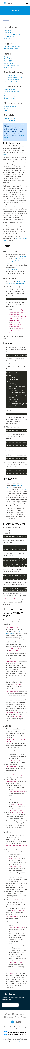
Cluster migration (9, 120)
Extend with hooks (10, 98)
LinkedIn (17, 1014)
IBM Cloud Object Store (11, 65)
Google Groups (10, 1017)
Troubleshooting (9, 75)
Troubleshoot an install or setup (14, 77)
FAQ (5, 110)
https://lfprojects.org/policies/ (20, 1041)
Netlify (18, 1044)
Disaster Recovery (10, 118)
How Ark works (9, 36)
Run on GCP (8, 61)
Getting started (9, 32)
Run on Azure (8, 63)
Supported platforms (10, 38)
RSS (18, 1017)
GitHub (24, 1017)
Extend (6, 94)
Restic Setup (8, 67)
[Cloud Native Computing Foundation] (15, 1033)
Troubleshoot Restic (10, 81)
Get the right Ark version (12, 34)
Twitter (9, 1014)
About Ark (7, 30)
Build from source (9, 89)
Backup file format (10, 106)
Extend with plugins (10, 96)
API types (7, 108)
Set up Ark (7, 57)
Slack (24, 1014)
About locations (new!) (11, 48)
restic (4, 154)
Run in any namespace (11, 92)
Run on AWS (8, 59)
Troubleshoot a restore (11, 79)
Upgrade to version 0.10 (12, 46)
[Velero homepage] (8, 3)
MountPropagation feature (14, 269)
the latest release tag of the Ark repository (14, 261)
